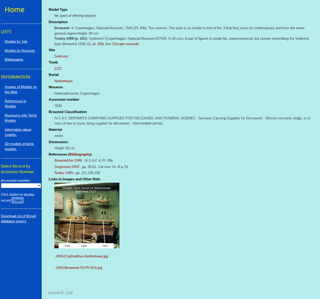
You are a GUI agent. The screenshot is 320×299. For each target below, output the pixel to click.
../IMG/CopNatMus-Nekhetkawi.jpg (81, 256)
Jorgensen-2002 (66, 167)
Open (18, 200)
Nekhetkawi (63, 81)
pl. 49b (98, 44)
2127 (58, 69)
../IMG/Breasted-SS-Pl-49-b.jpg (78, 268)
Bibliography (79, 154)
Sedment (61, 56)
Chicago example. (126, 44)
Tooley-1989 (63, 173)
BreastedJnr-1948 (68, 160)
